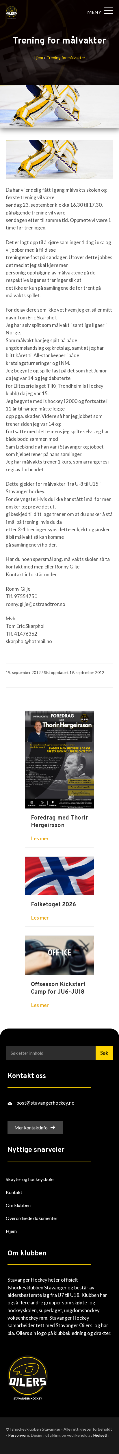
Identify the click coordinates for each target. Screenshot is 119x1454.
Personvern (18, 1435)
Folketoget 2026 (53, 905)
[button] (98, 11)
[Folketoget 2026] (59, 875)
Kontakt (14, 1192)
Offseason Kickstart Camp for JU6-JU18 (58, 988)
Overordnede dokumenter (31, 1218)
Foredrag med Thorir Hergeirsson (59, 821)
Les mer (40, 838)
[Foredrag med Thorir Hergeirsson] (59, 759)
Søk (104, 1053)
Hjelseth (101, 1435)
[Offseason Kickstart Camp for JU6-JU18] (59, 955)
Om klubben (18, 1205)
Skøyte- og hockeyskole (29, 1179)
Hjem (38, 57)
